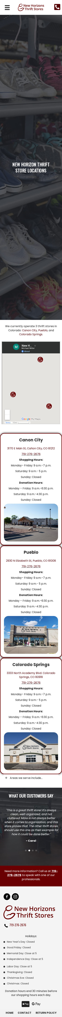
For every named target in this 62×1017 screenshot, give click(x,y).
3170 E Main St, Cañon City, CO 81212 (31, 448)
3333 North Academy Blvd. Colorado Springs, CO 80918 (31, 675)
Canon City (29, 330)
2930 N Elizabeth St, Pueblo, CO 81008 (31, 561)
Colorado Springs (30, 334)
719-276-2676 (31, 454)
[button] (31, 778)
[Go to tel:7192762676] (32, 926)
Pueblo (43, 330)
